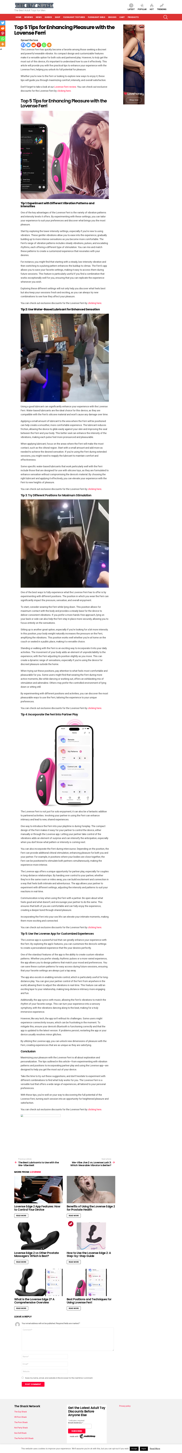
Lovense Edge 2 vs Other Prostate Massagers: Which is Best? (36, 1254)
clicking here (64, 90)
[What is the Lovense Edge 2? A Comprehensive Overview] (38, 1282)
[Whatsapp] (44, 45)
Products (133, 17)
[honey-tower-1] (134, 104)
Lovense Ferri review (65, 86)
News (39, 17)
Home (18, 17)
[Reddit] (33, 45)
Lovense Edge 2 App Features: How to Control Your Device (37, 1208)
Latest (131, 9)
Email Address (75, 1422)
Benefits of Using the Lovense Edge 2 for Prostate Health (91, 1208)
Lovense (35, 1172)
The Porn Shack (21, 1422)
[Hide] (1, 49)
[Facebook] (23, 45)
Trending (161, 9)
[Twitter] (28, 45)
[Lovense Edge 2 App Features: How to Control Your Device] (38, 1189)
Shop (57, 17)
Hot (152, 9)
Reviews (28, 17)
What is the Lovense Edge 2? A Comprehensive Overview (34, 1300)
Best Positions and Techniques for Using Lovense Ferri (89, 1300)
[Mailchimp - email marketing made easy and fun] (82, 1438)
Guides (48, 17)
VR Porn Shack (20, 1417)
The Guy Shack (20, 1412)
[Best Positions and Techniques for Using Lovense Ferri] (91, 1282)
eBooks (112, 17)
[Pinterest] (39, 45)
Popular (142, 9)
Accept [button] (134, 1449)
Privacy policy (125, 1406)
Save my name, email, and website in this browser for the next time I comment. (59, 1378)
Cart (122, 17)
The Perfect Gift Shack (23, 1438)
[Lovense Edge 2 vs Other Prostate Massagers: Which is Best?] (38, 1236)
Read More (21, 1215)
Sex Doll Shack (20, 1433)
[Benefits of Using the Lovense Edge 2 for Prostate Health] (91, 1189)
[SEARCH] (165, 17)
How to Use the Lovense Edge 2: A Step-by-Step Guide (89, 1254)
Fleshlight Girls (96, 17)
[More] (49, 45)
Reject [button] (143, 1449)
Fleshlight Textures (74, 17)
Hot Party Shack (21, 1428)
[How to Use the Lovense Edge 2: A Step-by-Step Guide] (91, 1236)
